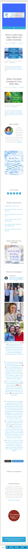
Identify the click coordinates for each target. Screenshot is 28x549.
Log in (19, 540)
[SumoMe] (25, 547)
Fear (17, 69)
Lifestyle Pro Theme (15, 538)
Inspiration (21, 69)
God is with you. (12, 113)
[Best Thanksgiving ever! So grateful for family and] (14, 390)
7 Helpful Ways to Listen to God (11, 206)
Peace (5, 70)
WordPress (15, 540)
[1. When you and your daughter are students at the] (14, 331)
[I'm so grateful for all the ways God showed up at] (14, 370)
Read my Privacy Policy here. (14, 500)
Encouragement (7, 69)
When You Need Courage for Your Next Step (14, 81)
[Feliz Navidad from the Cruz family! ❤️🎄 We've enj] (14, 351)
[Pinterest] (19, 547)
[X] (14, 547)
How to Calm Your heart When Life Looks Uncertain (14, 37)
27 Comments (21, 87)
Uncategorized (18, 66)
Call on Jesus (12, 67)
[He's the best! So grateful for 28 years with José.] (14, 449)
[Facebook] (8, 547)
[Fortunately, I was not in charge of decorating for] (14, 410)
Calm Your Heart (18, 67)
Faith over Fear (13, 69)
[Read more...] (13, 62)
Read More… (20, 142)
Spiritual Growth (12, 66)
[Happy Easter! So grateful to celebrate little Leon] (14, 292)
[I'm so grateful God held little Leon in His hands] (14, 312)
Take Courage (17, 113)
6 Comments (20, 43)
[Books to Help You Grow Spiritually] (14, 263)
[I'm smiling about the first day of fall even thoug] (14, 429)
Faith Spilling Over (14, 15)
